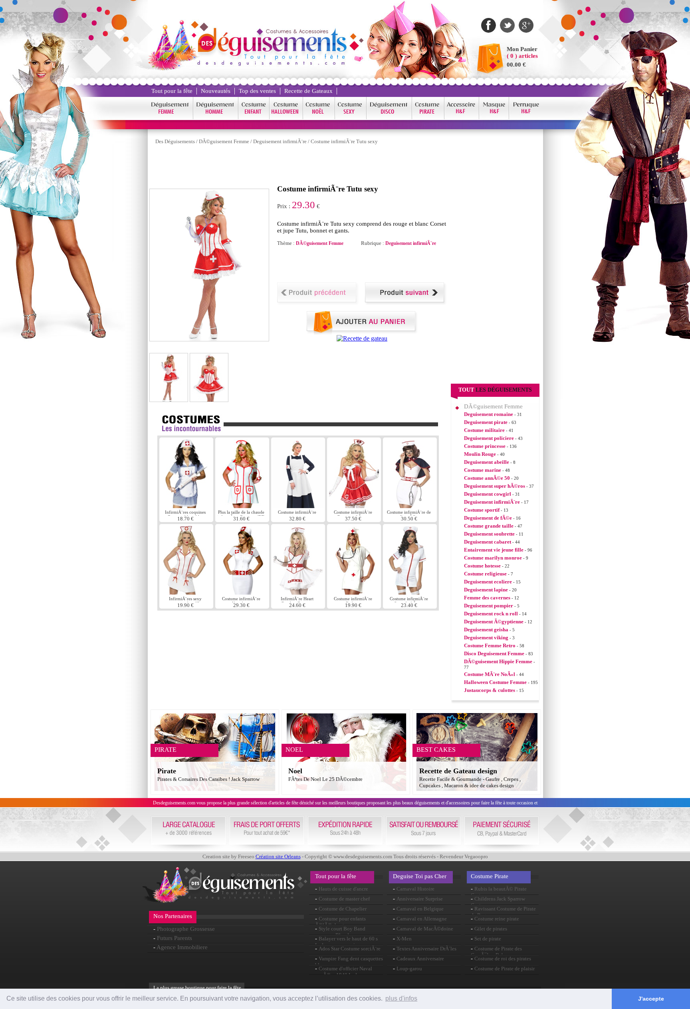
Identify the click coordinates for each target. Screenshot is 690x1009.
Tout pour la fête (171, 91)
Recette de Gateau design (458, 771)
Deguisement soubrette (489, 534)
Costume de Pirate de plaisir (504, 969)
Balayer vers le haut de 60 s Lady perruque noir (346, 942)
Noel (295, 771)
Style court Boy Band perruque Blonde (340, 932)
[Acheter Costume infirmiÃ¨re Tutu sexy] (362, 332)
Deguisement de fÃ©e (488, 518)
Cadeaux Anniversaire (420, 959)
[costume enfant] (254, 117)
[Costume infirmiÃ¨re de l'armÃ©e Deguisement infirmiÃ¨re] (410, 506)
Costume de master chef (344, 899)
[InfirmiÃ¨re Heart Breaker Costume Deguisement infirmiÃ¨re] (298, 592)
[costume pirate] (428, 117)
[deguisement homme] (215, 117)
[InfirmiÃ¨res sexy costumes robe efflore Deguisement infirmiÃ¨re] (186, 592)
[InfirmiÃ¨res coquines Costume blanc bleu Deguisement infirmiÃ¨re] (186, 506)
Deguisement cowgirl (487, 494)
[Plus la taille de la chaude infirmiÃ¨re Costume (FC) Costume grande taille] (242, 506)
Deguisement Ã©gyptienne (493, 622)
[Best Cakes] (362, 338)
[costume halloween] (286, 117)
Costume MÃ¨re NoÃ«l (489, 674)
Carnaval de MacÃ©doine (425, 929)
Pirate (166, 771)
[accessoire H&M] (461, 117)
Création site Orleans (278, 856)
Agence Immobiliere (182, 947)
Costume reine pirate (496, 919)
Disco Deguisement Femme (494, 653)
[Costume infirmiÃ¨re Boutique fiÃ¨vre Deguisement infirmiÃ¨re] (354, 506)
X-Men (404, 939)
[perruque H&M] (526, 117)
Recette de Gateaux (308, 91)
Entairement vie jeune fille (493, 550)
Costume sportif (482, 510)
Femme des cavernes (487, 598)
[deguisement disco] (389, 117)
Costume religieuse (485, 574)
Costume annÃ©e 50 (487, 478)
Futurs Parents (174, 938)
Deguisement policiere (489, 438)
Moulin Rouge (480, 454)
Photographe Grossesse (186, 929)
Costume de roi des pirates (502, 959)
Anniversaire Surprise (420, 899)
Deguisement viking (486, 637)
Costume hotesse (482, 566)
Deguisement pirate (486, 422)
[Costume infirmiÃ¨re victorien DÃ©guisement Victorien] (299, 506)
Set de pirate (487, 939)
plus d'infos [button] (401, 998)
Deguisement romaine (488, 414)
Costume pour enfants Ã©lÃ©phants (340, 922)
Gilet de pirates (490, 929)
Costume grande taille (489, 526)
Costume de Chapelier (343, 909)
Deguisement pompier (488, 606)
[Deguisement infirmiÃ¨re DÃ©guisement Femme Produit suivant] (406, 303)
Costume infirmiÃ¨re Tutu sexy (344, 141)
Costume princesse (485, 446)
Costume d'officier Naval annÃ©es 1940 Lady (343, 972)
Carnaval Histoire (415, 889)
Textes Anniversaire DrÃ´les (426, 949)
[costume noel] (319, 117)
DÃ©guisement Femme (224, 141)
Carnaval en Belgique (420, 909)
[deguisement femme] (170, 117)
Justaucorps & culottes (489, 690)
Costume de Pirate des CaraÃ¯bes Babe (496, 952)
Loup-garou (409, 969)
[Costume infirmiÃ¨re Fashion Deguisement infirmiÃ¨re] (354, 592)
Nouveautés (215, 91)
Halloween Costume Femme (495, 682)
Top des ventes (257, 91)
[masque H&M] (494, 117)
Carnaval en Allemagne (422, 919)
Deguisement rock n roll (491, 614)
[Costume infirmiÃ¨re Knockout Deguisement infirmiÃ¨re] (242, 592)
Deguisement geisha (486, 630)
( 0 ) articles (522, 56)
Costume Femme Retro (490, 645)
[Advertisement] (294, 167)
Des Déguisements (175, 141)
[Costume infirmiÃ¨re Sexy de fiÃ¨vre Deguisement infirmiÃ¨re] (410, 592)
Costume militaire (484, 430)
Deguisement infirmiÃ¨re (280, 141)
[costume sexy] (351, 117)
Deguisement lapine (486, 590)
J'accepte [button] (651, 998)
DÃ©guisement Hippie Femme (498, 661)
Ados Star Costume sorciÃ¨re (350, 949)
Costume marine (482, 470)
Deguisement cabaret (487, 542)
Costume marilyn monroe (493, 558)
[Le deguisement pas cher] (271, 63)
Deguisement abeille (486, 462)
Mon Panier (522, 49)
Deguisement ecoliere (488, 582)
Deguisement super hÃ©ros (494, 486)
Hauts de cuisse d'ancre (343, 889)
